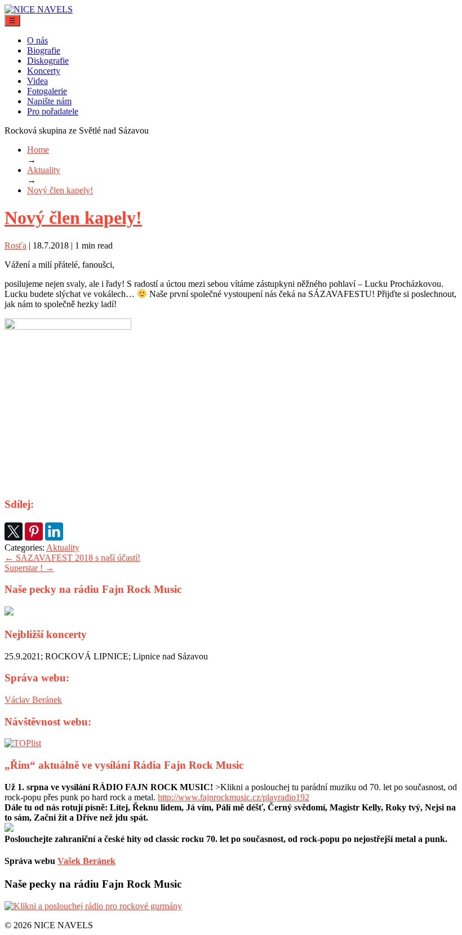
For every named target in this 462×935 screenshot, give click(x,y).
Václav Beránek (33, 699)
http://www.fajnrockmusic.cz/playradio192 (233, 797)
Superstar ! (29, 568)
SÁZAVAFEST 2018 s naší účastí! (72, 557)
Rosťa (15, 245)
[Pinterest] (34, 531)
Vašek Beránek (86, 861)
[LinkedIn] (54, 531)
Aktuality (62, 547)
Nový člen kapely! (73, 217)
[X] (14, 531)
